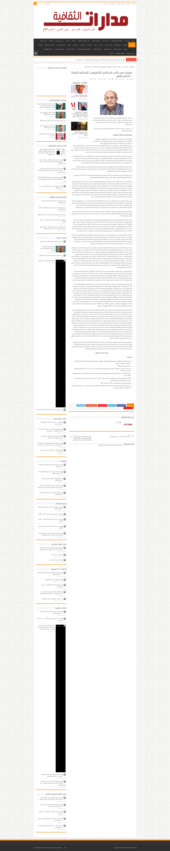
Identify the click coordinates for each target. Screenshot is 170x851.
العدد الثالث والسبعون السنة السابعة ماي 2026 (53, 120)
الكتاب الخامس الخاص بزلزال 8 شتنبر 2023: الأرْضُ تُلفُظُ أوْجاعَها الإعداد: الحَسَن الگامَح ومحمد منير (52, 179)
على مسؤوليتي (48, 49)
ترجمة (101, 45)
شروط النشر (112, 3)
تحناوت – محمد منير (57, 554)
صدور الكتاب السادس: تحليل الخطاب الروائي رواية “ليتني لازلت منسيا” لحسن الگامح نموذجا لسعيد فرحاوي (51, 170)
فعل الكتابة (43, 41)
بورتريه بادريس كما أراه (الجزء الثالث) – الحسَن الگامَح (51, 214)
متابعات (82, 45)
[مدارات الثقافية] (85, 21)
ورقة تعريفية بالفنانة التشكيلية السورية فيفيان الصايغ (47, 248)
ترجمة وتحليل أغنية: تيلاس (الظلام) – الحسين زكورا (79, 133)
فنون (95, 45)
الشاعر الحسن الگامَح (117, 41)
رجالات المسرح (107, 49)
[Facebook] (46, 4)
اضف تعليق (100, 79)
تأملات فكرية (117, 49)
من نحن (106, 3)
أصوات (69, 45)
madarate (128, 79)
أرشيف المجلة (96, 41)
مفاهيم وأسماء (97, 49)
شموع (111, 53)
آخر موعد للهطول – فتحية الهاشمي (52, 598)
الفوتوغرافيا (117, 45)
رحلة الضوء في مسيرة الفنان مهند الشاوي (51, 255)
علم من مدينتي (70, 49)
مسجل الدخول (111, 445)
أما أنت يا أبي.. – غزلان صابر (117, 59)
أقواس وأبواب (61, 45)
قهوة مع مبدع (119, 53)
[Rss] (48, 4)
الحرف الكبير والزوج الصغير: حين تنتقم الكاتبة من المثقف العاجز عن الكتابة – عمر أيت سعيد (79, 114)
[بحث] (35, 3)
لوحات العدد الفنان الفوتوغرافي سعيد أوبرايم (50, 409)
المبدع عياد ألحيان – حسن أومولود (120, 436)
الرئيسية (128, 3)
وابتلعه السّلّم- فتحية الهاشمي (54, 579)
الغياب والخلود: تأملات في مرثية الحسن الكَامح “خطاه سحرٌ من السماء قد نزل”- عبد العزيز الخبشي (53, 783)
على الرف (75, 45)
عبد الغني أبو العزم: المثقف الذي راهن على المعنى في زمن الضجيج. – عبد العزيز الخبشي (46, 627)
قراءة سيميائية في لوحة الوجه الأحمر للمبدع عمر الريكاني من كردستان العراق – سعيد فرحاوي (82, 438)
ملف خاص (105, 41)
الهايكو (125, 45)
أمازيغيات (131, 45)
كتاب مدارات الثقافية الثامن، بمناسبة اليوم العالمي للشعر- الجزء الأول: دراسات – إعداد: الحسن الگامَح (52, 161)
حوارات (90, 45)
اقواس (40, 45)
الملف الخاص (120, 3)
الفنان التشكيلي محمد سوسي (46, 260)
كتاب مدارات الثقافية (84, 41)
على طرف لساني (59, 49)
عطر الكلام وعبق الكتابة (84, 49)
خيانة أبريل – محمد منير (56, 560)
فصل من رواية (130, 53)
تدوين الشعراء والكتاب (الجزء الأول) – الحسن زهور (79, 95)
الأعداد (133, 3)
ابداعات (74, 41)
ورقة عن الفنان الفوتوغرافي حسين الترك (51, 241)
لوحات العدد (108, 45)
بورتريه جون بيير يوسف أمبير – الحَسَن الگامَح (50, 514)
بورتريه (125, 49)
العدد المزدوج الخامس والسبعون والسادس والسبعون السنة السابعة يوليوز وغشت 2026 (46, 105)
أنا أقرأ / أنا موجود (49, 45)
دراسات (67, 41)
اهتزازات (51, 41)
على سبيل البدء (59, 41)
